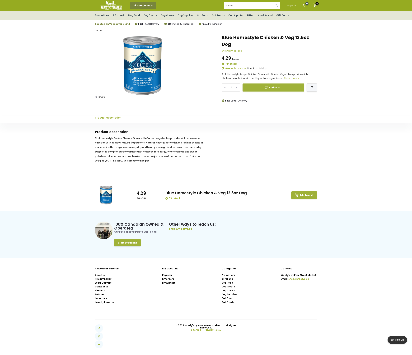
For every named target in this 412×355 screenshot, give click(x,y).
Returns (99, 294)
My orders (168, 279)
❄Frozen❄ (119, 15)
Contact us (101, 286)
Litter (250, 15)
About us (100, 275)
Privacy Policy (213, 330)
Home (98, 30)
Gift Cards (282, 15)
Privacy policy (103, 279)
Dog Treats (150, 15)
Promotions (102, 15)
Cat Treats (218, 15)
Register (167, 275)
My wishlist (168, 282)
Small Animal (265, 15)
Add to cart (276, 87)
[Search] (276, 5)
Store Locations (127, 242)
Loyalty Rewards (104, 302)
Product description (108, 118)
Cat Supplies (235, 15)
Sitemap (100, 290)
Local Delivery (148, 24)
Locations (101, 298)
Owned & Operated (180, 24)
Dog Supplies (185, 15)
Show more (291, 78)
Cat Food (202, 15)
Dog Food (134, 15)
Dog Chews (167, 15)
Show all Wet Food (232, 50)
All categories (142, 5)
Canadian (212, 24)
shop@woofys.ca (180, 229)
